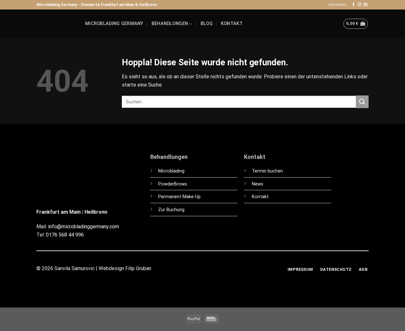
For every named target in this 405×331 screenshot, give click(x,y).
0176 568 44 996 (65, 235)
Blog (207, 23)
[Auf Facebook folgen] (353, 5)
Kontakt (232, 23)
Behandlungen (170, 23)
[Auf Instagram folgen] (359, 5)
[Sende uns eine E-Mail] (365, 5)
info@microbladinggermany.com (83, 227)
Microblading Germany (114, 23)
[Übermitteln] (362, 101)
